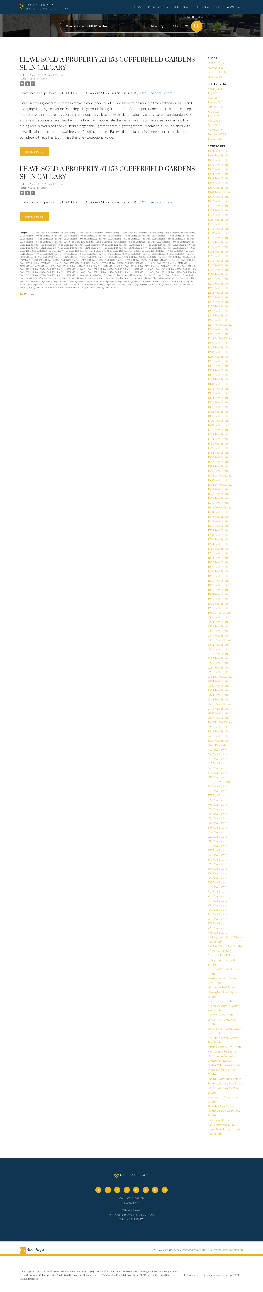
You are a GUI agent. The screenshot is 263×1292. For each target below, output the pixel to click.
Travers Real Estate (56, 287)
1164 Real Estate (188, 236)
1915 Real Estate (85, 257)
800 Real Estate (73, 269)
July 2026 (213, 93)
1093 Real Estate (26, 236)
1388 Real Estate (218, 416)
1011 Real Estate (67, 232)
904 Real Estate (86, 272)
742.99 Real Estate (152, 266)
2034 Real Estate (160, 257)
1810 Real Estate (173, 254)
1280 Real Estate (164, 242)
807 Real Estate (100, 269)
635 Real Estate (96, 266)
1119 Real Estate (56, 236)
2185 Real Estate (103, 260)
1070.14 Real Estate (171, 232)
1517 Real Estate (165, 248)
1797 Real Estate (114, 254)
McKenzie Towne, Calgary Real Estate (105, 281)
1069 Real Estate (155, 232)
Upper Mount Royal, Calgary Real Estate (100, 287)
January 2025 (216, 139)
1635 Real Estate (126, 251)
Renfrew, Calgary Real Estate (109, 284)
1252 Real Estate (134, 242)
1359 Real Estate (165, 245)
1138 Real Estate (100, 236)
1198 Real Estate (70, 239)
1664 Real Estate (158, 251)
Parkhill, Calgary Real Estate (85, 284)
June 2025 (214, 116)
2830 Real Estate (109, 263)
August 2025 (215, 106)
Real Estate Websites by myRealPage (225, 1249)
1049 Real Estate (126, 232)
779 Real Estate (32, 269)
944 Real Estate (217, 914)
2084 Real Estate (59, 260)
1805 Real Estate (144, 254)
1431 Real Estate (62, 248)
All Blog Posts (216, 62)
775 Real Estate (180, 266)
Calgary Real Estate (145, 275)
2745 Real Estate (94, 263)
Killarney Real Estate (143, 278)
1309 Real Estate (47, 245)
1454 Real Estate (91, 248)
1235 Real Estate (188, 239)
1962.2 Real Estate (130, 257)
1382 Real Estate (179, 245)
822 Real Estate (141, 269)
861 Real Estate (217, 854)
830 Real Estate (154, 269)
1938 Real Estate (114, 257)
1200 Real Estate (85, 239)
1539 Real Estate (179, 248)
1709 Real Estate (41, 254)
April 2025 (214, 125)
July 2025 (213, 111)
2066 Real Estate (189, 257)
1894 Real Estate (70, 257)
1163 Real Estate (173, 236)
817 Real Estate (127, 269)
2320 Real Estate (218, 685)
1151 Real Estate (144, 236)
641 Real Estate (110, 266)
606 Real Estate (69, 266)
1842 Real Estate (41, 257)
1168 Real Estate (26, 239)
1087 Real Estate (187, 232)
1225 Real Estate (158, 239)
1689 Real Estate (187, 251)
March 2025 (215, 129)
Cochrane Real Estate (162, 275)
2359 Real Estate (33, 263)
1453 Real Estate (77, 248)
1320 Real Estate (91, 245)
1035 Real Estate (82, 232)
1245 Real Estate (41, 242)
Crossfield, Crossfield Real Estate (39, 278)
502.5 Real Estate (41, 266)
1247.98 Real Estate (72, 242)
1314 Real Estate (77, 245)
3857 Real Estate (26, 266)
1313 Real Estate (62, 245)
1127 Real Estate (70, 236)
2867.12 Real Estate (139, 263)
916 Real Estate (127, 272)
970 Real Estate (46, 275)
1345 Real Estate (150, 245)
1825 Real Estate (26, 257)
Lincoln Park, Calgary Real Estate (43, 281)
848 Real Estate (168, 269)
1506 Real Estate (150, 248)
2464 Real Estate (62, 263)
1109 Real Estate (41, 236)
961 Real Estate (32, 275)
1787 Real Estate (100, 254)
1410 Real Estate (47, 248)
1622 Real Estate (111, 251)
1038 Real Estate (97, 232)
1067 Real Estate (141, 232)
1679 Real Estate (172, 251)
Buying (179, 7)
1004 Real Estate (38, 232)
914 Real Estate (114, 272)
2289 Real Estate (147, 260)
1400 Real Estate (33, 248)
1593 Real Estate (82, 251)
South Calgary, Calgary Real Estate (33, 287)
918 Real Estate (141, 272)
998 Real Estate (73, 275)
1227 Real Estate (173, 239)
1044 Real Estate (111, 232)
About (232, 7)
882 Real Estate (32, 272)
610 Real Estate (83, 266)
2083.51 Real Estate (43, 260)
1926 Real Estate (100, 257)
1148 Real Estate (114, 236)
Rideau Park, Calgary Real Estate (135, 284)
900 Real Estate (73, 272)
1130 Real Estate (85, 236)
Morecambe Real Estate (154, 281)
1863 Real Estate (56, 257)
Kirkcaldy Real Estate (221, 1014)
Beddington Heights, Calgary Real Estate (96, 275)
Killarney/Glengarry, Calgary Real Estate (168, 278)
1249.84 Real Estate (118, 242)
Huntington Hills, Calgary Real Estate (119, 278)
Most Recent (216, 88)
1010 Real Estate (53, 232)
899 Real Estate (59, 272)
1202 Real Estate (100, 239)
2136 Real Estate (89, 260)
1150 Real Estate (129, 236)
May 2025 (214, 120)
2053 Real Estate (175, 257)
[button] (98, 1190)
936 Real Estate (168, 272)
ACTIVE (187, 17)
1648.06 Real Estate (142, 251)
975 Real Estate (59, 275)
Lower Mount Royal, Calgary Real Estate (73, 281)
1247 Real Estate (56, 242)
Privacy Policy (199, 1249)
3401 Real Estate (184, 263)
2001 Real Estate (145, 257)
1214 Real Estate (144, 239)
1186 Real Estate (56, 239)
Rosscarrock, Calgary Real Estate (161, 284)
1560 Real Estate (50, 251)
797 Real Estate (59, 269)
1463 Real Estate (121, 248)
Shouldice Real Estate (184, 284)
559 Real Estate (55, 266)
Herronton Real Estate (93, 278)
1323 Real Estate (106, 245)
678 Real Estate (123, 266)
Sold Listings (215, 76)
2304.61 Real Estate (163, 260)
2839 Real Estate (123, 263)
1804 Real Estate (129, 254)
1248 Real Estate (88, 242)
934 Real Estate (154, 272)
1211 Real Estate (129, 239)
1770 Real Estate (70, 254)
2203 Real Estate (118, 260)
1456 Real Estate (106, 248)
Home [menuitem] (138, 7)
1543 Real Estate (38, 78)
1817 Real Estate (188, 254)
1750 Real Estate (56, 254)
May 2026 (214, 97)
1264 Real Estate (149, 242)
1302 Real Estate (33, 245)
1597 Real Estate (96, 251)
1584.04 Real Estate (66, 251)
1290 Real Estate (178, 242)
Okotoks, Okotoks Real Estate (61, 284)
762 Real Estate (167, 266)
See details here (160, 93)
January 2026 (216, 102)
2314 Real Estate (179, 260)
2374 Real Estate (47, 263)
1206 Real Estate (114, 239)
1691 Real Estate (26, 254)
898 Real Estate (46, 272)
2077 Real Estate (27, 260)
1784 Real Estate (85, 254)
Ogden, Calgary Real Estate (37, 284)
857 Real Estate (182, 269)
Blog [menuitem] (219, 7)
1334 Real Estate (135, 245)
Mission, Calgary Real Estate (132, 281)
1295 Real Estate (218, 361)
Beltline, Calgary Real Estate (125, 275)
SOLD (200, 17)
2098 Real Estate (74, 260)
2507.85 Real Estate (78, 263)
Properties (156, 7)
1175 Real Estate (41, 239)
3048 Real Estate (170, 263)
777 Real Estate (217, 795)
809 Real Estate (114, 269)
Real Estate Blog (218, 72)
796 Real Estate (46, 269)
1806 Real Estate (158, 254)
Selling (200, 7)
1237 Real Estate (26, 242)
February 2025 (217, 134)
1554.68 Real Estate (34, 251)
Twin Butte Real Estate (74, 287)
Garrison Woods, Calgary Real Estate (69, 278)
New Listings (215, 67)
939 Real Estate (182, 272)
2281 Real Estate (133, 260)
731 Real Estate (137, 266)
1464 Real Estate (135, 248)
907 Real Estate (100, 272)
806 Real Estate (86, 269)
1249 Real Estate (102, 242)
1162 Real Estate (158, 236)
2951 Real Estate (155, 263)
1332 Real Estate (121, 245)
